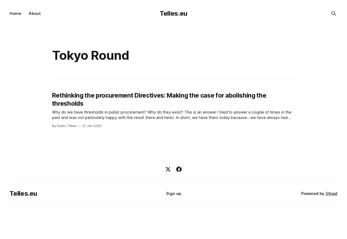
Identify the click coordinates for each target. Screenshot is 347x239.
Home (15, 13)
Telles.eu (173, 13)
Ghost (332, 193)
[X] (168, 169)
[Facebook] (179, 169)
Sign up (173, 193)
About (35, 13)
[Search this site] (333, 13)
